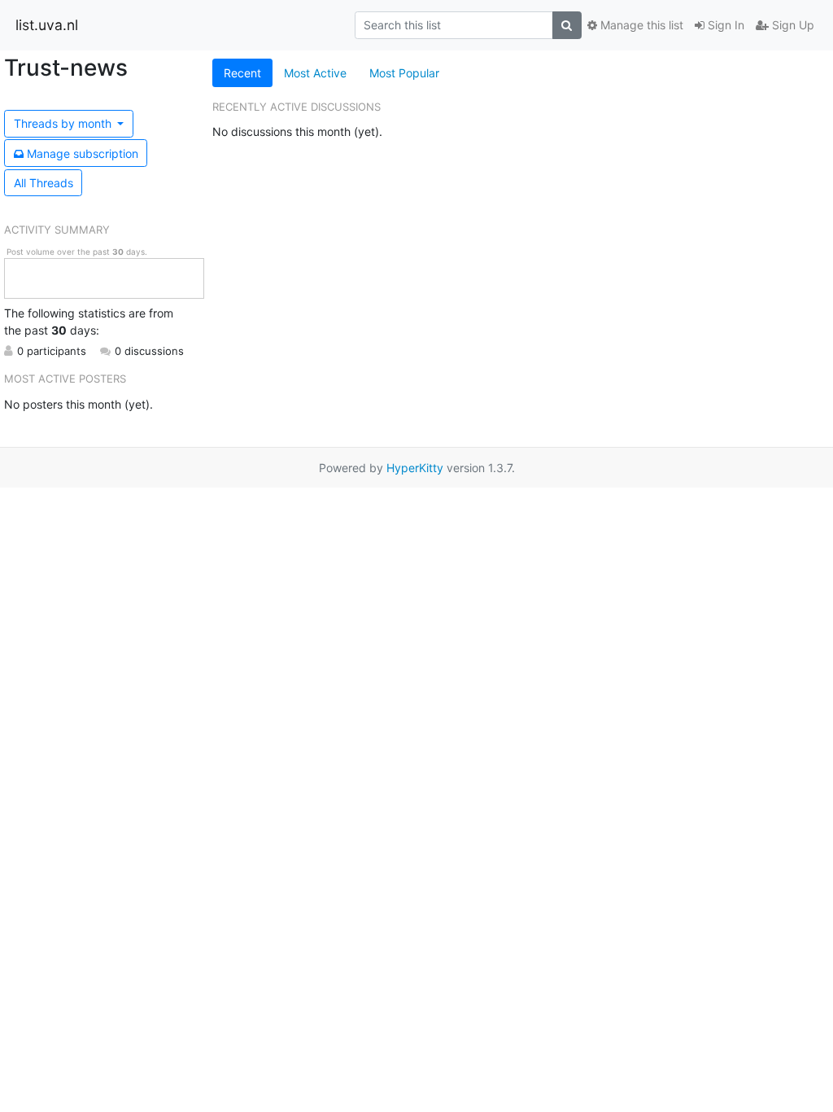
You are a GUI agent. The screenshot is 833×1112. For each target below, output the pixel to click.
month (64, 123)
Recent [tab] (242, 73)
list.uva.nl (46, 24)
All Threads (43, 183)
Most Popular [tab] (404, 73)
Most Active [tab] (315, 73)
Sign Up (791, 25)
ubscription (82, 153)
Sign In (724, 25)
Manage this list (640, 25)
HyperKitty (414, 468)
